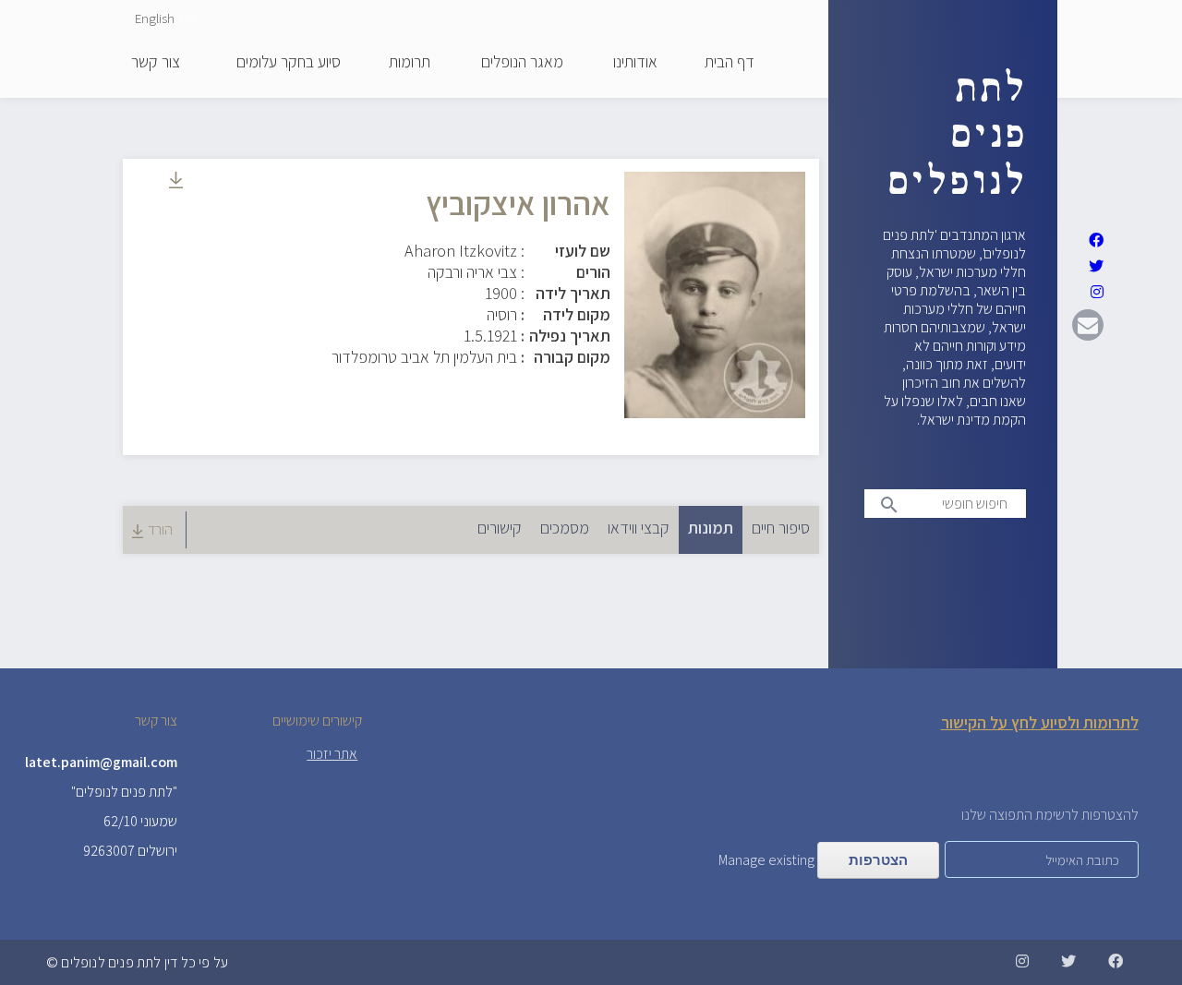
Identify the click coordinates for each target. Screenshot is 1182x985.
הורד (160, 529)
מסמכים (564, 527)
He (186, 18)
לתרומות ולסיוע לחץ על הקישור (1040, 722)
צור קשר (155, 63)
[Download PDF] (176, 182)
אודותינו (635, 63)
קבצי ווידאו (638, 527)
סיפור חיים (781, 527)
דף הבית (729, 63)
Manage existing (766, 860)
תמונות (706, 527)
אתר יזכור (332, 753)
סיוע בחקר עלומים (288, 63)
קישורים (499, 527)
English (155, 18)
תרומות (409, 63)
